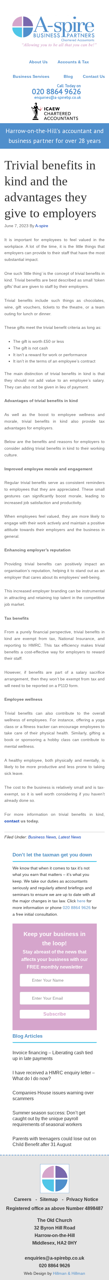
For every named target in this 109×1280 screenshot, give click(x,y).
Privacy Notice (82, 1199)
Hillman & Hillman (69, 1273)
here (81, 901)
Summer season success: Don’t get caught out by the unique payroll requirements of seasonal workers (48, 1118)
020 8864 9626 (56, 91)
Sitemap (49, 1199)
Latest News (69, 837)
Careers (22, 1199)
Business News (42, 837)
